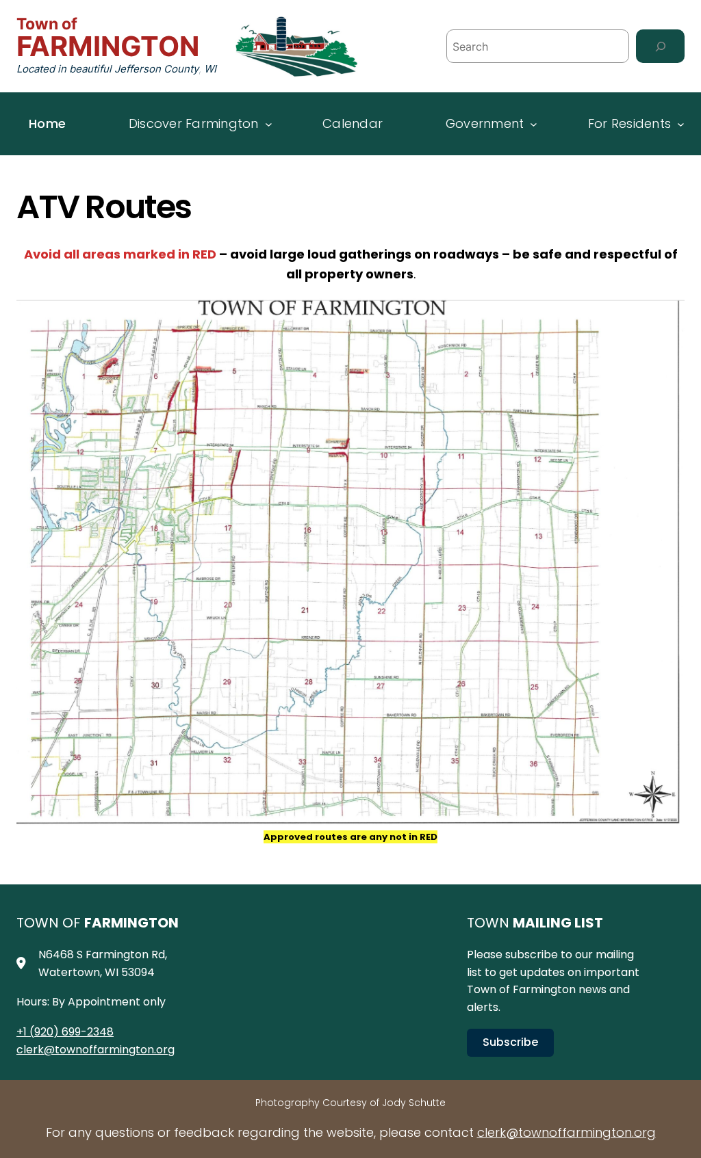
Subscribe (510, 1042)
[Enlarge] (667, 314)
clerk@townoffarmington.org (95, 1049)
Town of (46, 23)
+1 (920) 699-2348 (65, 1032)
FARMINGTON (107, 46)
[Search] (660, 46)
